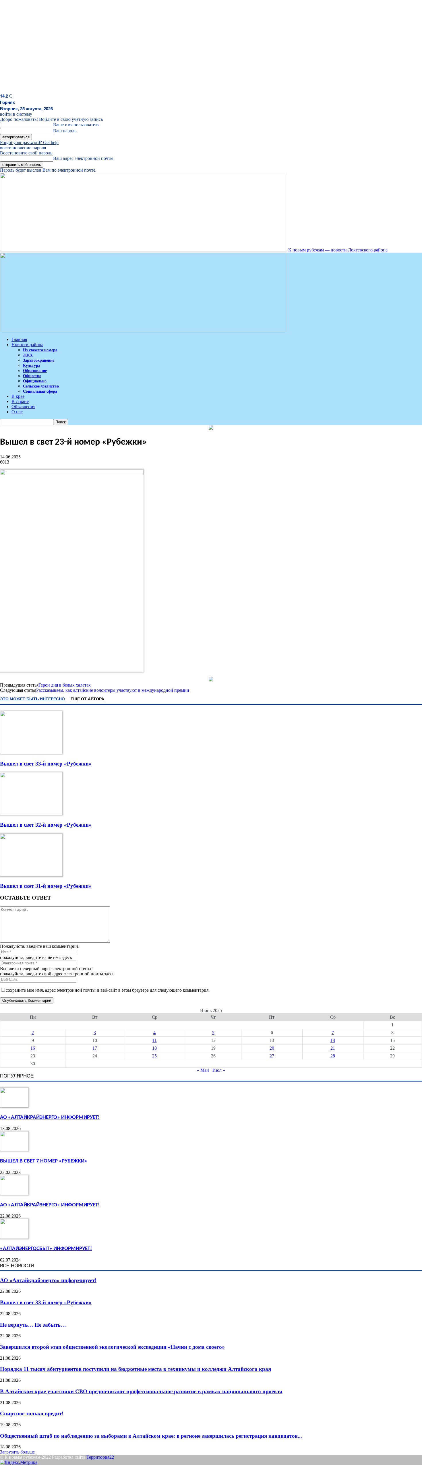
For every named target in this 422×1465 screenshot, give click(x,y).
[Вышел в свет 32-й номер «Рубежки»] (31, 813)
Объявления (23, 406)
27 (272, 1055)
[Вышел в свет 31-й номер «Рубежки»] (31, 875)
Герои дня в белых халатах (64, 685)
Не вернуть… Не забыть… (33, 1325)
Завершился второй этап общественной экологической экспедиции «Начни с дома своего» (112, 1347)
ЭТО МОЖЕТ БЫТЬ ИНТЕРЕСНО (32, 699)
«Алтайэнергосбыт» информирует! (46, 1248)
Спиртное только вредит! (31, 1413)
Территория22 (100, 1457)
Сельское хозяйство (41, 386)
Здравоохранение (38, 360)
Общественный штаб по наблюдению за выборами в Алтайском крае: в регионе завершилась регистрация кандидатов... (151, 1436)
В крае (17, 396)
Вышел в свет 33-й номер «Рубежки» (46, 764)
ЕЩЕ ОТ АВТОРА (87, 699)
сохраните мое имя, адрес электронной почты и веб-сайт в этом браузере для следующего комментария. (108, 990)
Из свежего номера (40, 350)
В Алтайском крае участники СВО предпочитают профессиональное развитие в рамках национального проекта (141, 1391)
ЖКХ (28, 355)
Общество (32, 376)
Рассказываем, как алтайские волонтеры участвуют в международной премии (112, 690)
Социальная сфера (40, 391)
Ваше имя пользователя (76, 124)
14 (332, 1040)
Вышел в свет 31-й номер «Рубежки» (46, 886)
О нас (17, 411)
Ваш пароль (64, 130)
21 (332, 1048)
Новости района (27, 344)
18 (154, 1048)
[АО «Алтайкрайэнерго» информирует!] (14, 1106)
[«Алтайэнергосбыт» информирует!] (14, 1237)
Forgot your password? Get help (29, 142)
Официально (35, 381)
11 (154, 1040)
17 (94, 1048)
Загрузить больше (17, 1452)
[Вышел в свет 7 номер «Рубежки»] (14, 1149)
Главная (19, 339)
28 (332, 1055)
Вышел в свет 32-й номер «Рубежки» (46, 825)
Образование (35, 371)
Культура (31, 365)
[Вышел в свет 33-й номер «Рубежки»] (31, 752)
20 (272, 1048)
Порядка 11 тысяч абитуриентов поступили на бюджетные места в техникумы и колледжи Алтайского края (135, 1369)
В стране (20, 401)
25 (154, 1055)
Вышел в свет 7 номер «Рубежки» (43, 1161)
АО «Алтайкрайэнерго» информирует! (50, 1117)
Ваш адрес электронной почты (83, 158)
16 (32, 1048)
